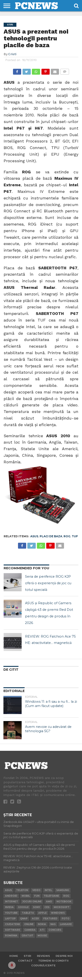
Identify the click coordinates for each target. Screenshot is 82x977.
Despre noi (64, 955)
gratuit (27, 935)
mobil (26, 895)
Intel (48, 890)
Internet (11, 901)
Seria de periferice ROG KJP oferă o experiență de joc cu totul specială (48, 583)
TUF (75, 536)
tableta (28, 912)
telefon (22, 890)
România (11, 935)
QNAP (24, 918)
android (11, 895)
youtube (11, 912)
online (28, 924)
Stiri (27, 955)
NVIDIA (9, 907)
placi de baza (51, 536)
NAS (53, 924)
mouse (42, 935)
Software (12, 929)
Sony (36, 907)
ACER (35, 918)
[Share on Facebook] (17, 70)
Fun (36, 895)
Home (13, 955)
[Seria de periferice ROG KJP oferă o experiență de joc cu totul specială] (13, 582)
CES (46, 907)
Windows (58, 912)
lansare (66, 924)
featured (50, 918)
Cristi (12, 54)
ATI (42, 929)
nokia (42, 924)
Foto (65, 918)
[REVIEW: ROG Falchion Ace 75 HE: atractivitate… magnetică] (13, 642)
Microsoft (61, 907)
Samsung (62, 890)
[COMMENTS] (64, 70)
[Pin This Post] (45, 70)
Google (23, 907)
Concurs (55, 929)
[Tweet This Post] (26, 70)
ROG (67, 536)
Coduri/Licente (43, 965)
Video (36, 890)
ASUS (34, 536)
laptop (10, 918)
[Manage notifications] (11, 965)
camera (30, 929)
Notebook (64, 901)
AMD (49, 901)
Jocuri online (32, 901)
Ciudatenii (12, 924)
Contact (25, 960)
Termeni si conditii (53, 960)
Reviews (43, 955)
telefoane (51, 895)
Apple (42, 912)
